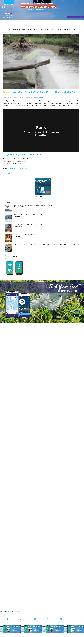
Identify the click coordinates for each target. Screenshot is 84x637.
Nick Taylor (12, 168)
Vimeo (42, 155)
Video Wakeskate (25, 97)
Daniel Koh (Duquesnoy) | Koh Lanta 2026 (27, 234)
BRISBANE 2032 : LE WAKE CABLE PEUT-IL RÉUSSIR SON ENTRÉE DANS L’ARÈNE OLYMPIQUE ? (46, 244)
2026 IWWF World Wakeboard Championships (29, 215)
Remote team (23, 168)
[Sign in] (76, 1)
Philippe (35, 97)
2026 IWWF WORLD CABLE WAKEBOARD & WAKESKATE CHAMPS (36, 205)
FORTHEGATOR (33, 155)
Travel (17, 97)
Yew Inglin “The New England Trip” (14, 155)
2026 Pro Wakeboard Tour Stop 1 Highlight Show (30, 224)
